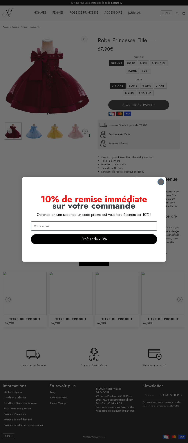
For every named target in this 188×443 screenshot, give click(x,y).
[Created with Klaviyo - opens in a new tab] (94, 264)
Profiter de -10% (94, 239)
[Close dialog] (161, 182)
